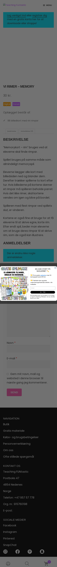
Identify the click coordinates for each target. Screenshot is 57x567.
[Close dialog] (55, 268)
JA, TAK (43, 292)
